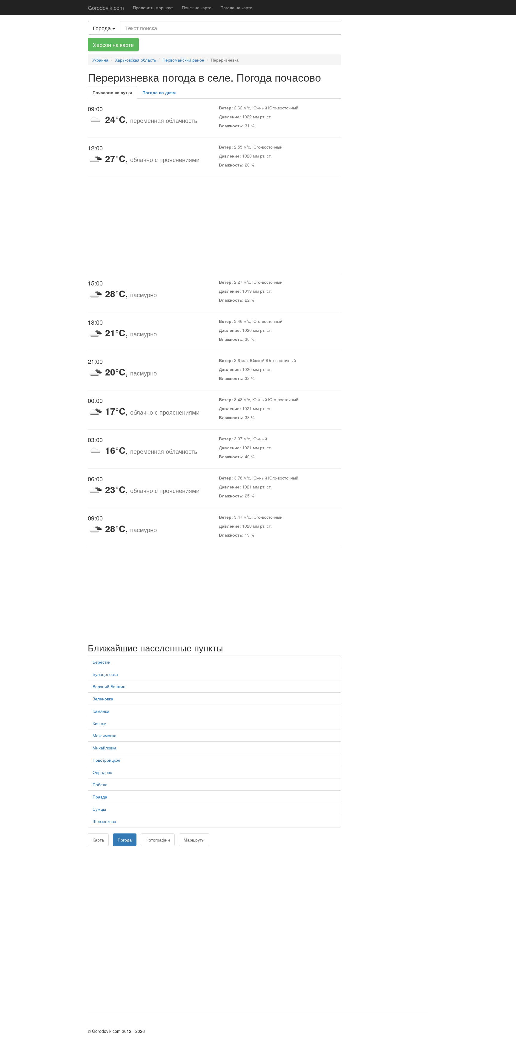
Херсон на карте (113, 44)
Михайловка (104, 748)
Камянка (101, 711)
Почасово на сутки (112, 92)
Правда (100, 797)
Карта (98, 840)
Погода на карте (236, 7)
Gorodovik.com (106, 7)
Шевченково (104, 821)
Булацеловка (105, 674)
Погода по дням (159, 92)
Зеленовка (103, 699)
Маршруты (194, 840)
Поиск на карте (196, 7)
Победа (100, 784)
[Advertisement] (214, 225)
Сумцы (99, 809)
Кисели (100, 723)
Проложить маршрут (153, 7)
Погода (125, 840)
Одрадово (102, 772)
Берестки (101, 662)
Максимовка (104, 735)
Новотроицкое (106, 760)
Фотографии (157, 840)
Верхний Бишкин (109, 686)
